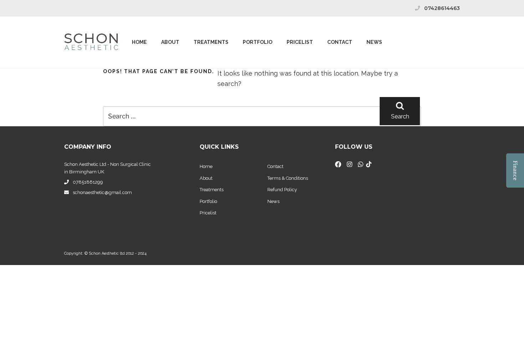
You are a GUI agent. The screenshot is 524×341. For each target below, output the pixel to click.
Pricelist (208, 212)
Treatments (211, 42)
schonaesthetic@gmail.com (102, 192)
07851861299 (88, 182)
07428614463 (442, 8)
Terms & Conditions (287, 178)
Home (139, 42)
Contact (339, 42)
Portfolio (257, 42)
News (374, 42)
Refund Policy (282, 189)
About (170, 42)
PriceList (300, 42)
